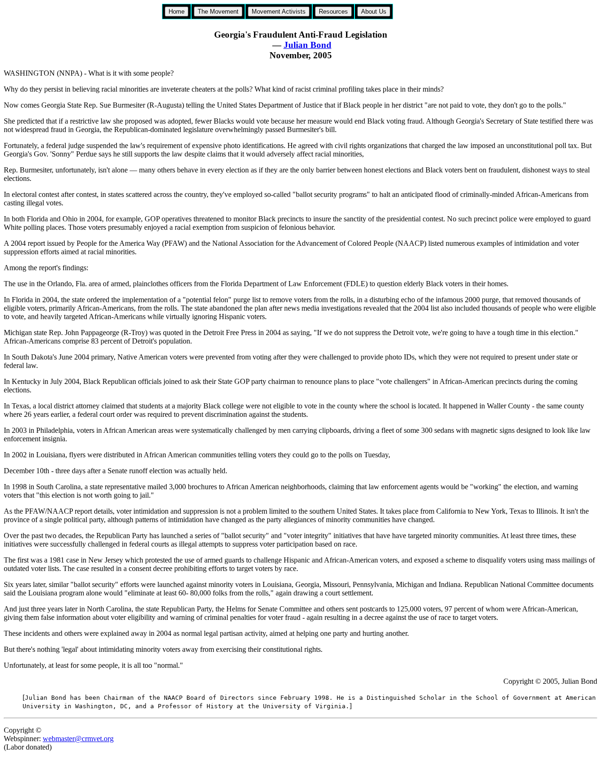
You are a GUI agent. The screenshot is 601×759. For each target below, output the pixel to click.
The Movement (218, 11)
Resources (333, 11)
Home (177, 11)
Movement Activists (279, 11)
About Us (373, 11)
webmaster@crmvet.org (78, 739)
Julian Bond (307, 45)
